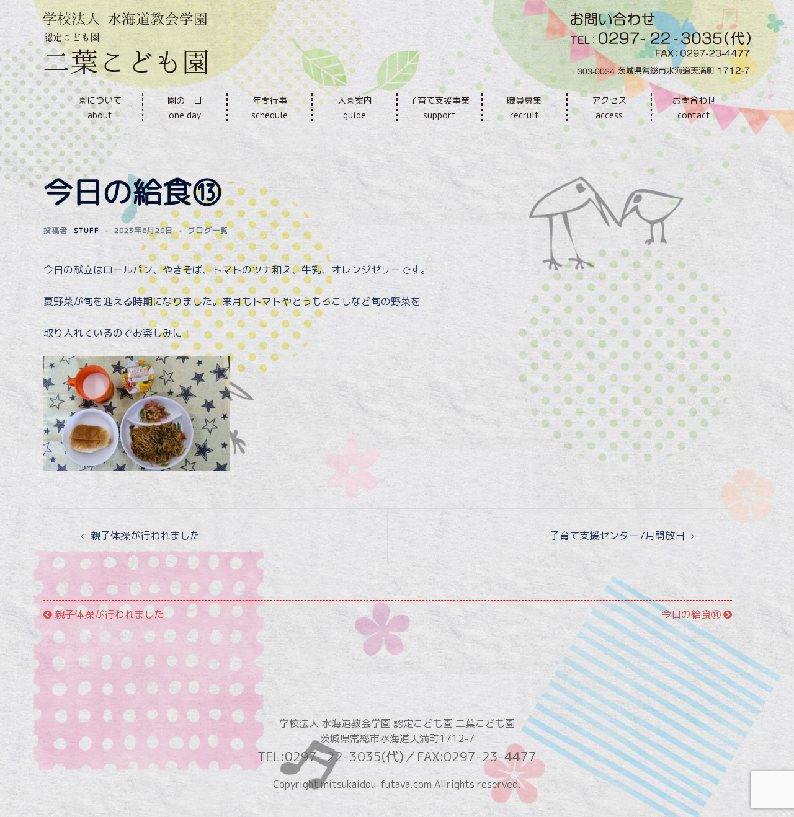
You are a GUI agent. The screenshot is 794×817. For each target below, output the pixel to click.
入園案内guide (354, 107)
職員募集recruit (524, 107)
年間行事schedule (269, 107)
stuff (86, 230)
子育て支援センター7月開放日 (617, 535)
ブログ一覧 (208, 230)
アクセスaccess (609, 107)
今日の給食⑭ (692, 614)
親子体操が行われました (145, 535)
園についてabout (100, 107)
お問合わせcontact (694, 107)
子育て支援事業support (439, 107)
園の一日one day (184, 107)
